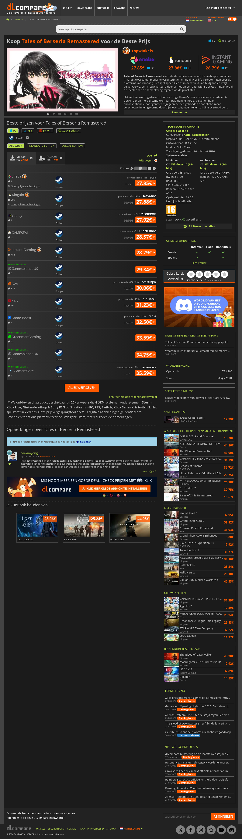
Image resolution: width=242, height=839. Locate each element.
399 (12, 199)
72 (12, 341)
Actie (187, 134)
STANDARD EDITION (42, 145)
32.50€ (144, 322)
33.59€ (144, 337)
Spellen (68, 8)
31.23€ (144, 305)
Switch (47, 130)
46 (12, 305)
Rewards (119, 8)
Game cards (84, 8)
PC (14, 130)
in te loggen (84, 441)
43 (12, 237)
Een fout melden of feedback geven (132, 397)
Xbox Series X (70, 130)
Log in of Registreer (219, 8)
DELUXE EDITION (72, 145)
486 (12, 254)
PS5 (29, 130)
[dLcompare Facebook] (190, 830)
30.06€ (144, 288)
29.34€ (144, 269)
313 (12, 288)
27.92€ (144, 220)
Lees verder (179, 112)
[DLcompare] (19, 827)
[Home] (7, 19)
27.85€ (144, 183)
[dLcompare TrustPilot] (210, 830)
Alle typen (15, 145)
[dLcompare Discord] (230, 830)
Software (103, 8)
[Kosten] (140, 168)
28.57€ (144, 237)
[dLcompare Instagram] (200, 830)
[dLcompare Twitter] (179, 830)
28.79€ (144, 252)
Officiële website (177, 130)
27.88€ (144, 202)
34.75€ (144, 354)
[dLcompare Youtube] (220, 830)
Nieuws (134, 8)
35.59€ (144, 373)
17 (12, 375)
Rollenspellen (200, 134)
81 (12, 181)
